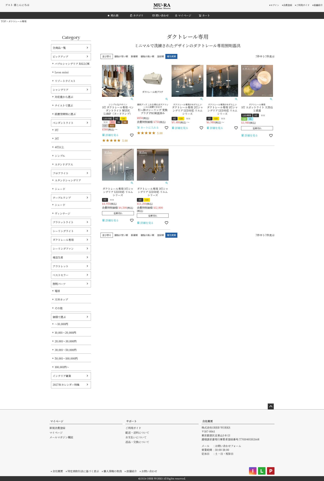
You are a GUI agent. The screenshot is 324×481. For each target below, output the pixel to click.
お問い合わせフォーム (228, 446)
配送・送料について (137, 432)
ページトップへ (271, 407)
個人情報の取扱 (113, 471)
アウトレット (60, 266)
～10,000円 (61, 324)
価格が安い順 (121, 56)
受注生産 (58, 257)
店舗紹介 (318, 5)
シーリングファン (63, 248)
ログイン (274, 5)
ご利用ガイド (303, 5)
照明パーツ (59, 284)
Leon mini (62, 72)
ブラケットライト (63, 222)
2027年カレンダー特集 (66, 384)
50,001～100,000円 (66, 358)
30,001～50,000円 (65, 350)
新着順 (134, 56)
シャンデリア (60, 90)
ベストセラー (60, 275)
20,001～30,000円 (65, 341)
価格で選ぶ (59, 317)
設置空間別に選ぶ (65, 114)
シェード (60, 189)
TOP (3, 21)
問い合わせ (162, 15)
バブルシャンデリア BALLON (72, 64)
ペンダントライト (63, 123)
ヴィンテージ (62, 213)
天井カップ (61, 299)
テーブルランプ (62, 198)
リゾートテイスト (65, 81)
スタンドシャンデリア (68, 180)
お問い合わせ (149, 471)
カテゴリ (138, 15)
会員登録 (287, 5)
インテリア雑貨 (62, 376)
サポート (131, 421)
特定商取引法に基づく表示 (83, 471)
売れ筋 (114, 15)
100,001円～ (62, 367)
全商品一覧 (59, 48)
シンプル (60, 156)
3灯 (57, 138)
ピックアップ (60, 56)
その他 (59, 308)
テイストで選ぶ (64, 105)
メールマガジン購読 (61, 437)
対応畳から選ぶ (64, 97)
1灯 (56, 130)
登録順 (160, 56)
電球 (57, 291)
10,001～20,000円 (65, 332)
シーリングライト (63, 231)
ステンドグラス (64, 164)
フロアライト (60, 173)
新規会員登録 (57, 428)
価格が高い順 (147, 56)
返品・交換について (137, 442)
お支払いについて (135, 437)
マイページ (184, 15)
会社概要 (207, 421)
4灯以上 (59, 147)
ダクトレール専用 (63, 240)
